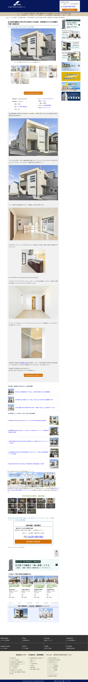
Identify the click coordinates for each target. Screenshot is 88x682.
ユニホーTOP (67, 681)
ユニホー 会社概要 (52, 670)
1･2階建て (52, 518)
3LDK (44, 101)
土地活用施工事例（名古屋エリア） (37, 658)
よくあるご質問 (64, 14)
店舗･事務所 (46, 602)
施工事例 (69, 14)
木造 (19, 104)
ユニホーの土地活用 (24, 14)
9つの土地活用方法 (49, 14)
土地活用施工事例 (22, 17)
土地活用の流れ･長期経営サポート (17, 662)
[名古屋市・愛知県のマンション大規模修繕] (71, 99)
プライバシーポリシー (53, 674)
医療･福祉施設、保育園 (34, 669)
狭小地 (9, 27)
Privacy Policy (59, 681)
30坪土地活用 (15, 27)
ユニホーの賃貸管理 (52, 668)
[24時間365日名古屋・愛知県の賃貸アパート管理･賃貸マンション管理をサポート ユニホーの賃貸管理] (71, 90)
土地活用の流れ (26, 639)
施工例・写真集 (48, 647)
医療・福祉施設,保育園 (54, 602)
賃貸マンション (12, 602)
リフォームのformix (52, 664)
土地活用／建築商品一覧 (40, 14)
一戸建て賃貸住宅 (31, 17)
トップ (18, 14)
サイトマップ (51, 672)
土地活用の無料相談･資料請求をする (33, 93)
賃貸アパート (20, 602)
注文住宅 (37, 602)
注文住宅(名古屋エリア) (53, 658)
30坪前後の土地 (23, 362)
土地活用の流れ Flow (32, 14)
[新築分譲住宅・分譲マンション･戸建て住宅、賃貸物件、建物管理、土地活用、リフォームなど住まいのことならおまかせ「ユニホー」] (17, 3)
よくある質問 (25, 647)
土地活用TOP (13, 658)
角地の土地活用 (23, 27)
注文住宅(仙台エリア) (53, 662)
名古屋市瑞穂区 (30, 27)
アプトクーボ (47, 107)
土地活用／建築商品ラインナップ (17, 664)
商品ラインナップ (48, 639)
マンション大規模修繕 (53, 666)
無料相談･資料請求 (70, 10)
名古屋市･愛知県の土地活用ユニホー (17, 7)
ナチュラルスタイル (48, 98)
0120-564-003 (69, 6)
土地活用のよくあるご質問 (16, 670)
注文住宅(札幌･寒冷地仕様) (54, 660)
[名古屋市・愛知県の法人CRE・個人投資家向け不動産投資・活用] (33, 570)
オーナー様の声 (57, 14)
